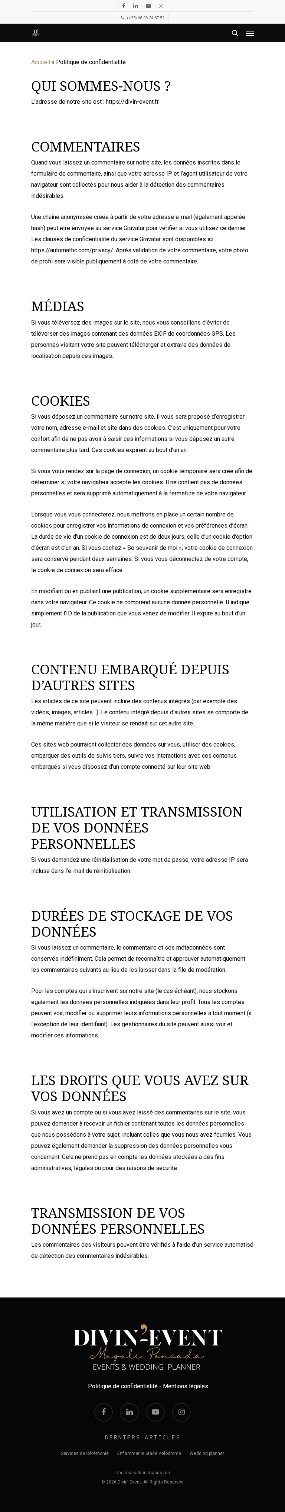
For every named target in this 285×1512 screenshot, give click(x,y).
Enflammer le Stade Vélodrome (149, 1453)
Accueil (40, 62)
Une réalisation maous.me (142, 1472)
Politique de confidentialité (123, 1386)
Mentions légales (185, 1386)
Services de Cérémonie (85, 1453)
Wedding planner (207, 1453)
